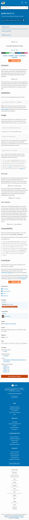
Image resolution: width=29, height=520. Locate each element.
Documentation (6, 291)
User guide (14, 410)
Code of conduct (13, 455)
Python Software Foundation (13, 389)
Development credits (14, 444)
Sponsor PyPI (14, 442)
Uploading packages (14, 409)
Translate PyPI (14, 440)
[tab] (14, 27)
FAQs (14, 414)
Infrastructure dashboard (14, 424)
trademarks (6, 515)
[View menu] (22, 2)
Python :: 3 (5, 365)
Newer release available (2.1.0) (10, 306)
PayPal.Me (23, 278)
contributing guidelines (6, 272)
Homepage (5, 289)
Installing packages (14, 407)
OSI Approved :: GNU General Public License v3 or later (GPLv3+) (14, 360)
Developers (6, 355)
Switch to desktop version (14, 463)
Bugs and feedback (14, 437)
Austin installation (5, 109)
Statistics (15, 425)
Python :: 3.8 (6, 370)
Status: (14, 393)
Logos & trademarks (14, 427)
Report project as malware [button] (14, 376)
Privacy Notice (14, 457)
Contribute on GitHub (14, 438)
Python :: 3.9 (6, 372)
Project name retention (14, 412)
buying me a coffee (23, 277)
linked (21, 168)
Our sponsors (14, 429)
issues (4, 293)
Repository (5, 296)
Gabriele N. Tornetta (9, 323)
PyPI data (4, 302)
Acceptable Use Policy (14, 459)
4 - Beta (5, 351)
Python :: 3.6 (6, 367)
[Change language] (26, 2)
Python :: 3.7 (6, 369)
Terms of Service (13, 452)
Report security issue (14, 454)
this (10, 167)
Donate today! (14, 397)
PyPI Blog (14, 422)
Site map (22, 517)
